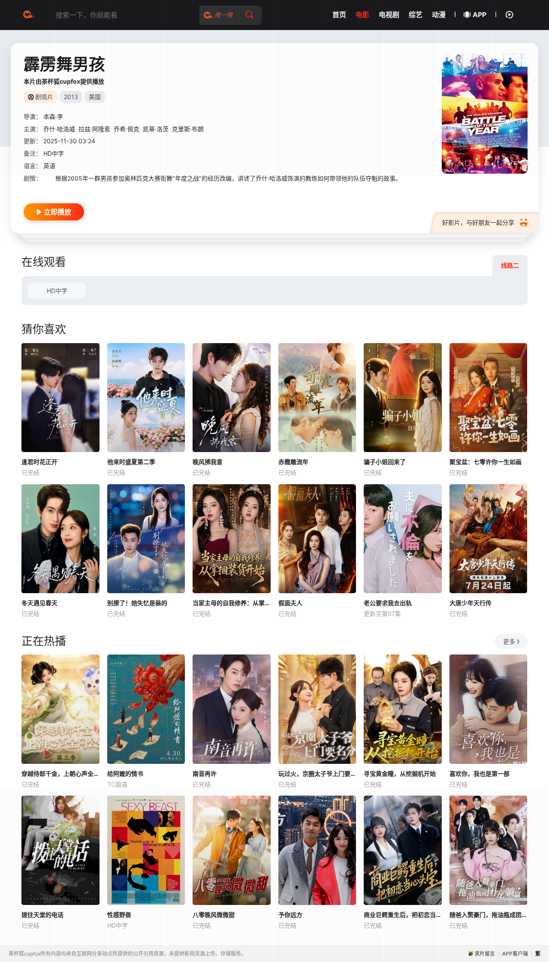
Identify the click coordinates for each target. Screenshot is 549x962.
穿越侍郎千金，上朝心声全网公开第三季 (60, 773)
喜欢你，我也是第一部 (479, 773)
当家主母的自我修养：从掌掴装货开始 (232, 602)
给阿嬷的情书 (125, 773)
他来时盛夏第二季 (131, 461)
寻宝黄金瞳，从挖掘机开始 (400, 773)
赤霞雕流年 (293, 461)
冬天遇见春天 (39, 602)
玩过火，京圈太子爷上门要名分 (317, 773)
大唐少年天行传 (470, 602)
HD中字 (57, 290)
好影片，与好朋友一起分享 (478, 222)
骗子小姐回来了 (385, 461)
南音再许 (205, 773)
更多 (509, 641)
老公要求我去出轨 (388, 602)
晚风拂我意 (208, 461)
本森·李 (53, 116)
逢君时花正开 (39, 461)
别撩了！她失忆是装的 (137, 602)
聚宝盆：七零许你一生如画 (485, 461)
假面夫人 (290, 602)
